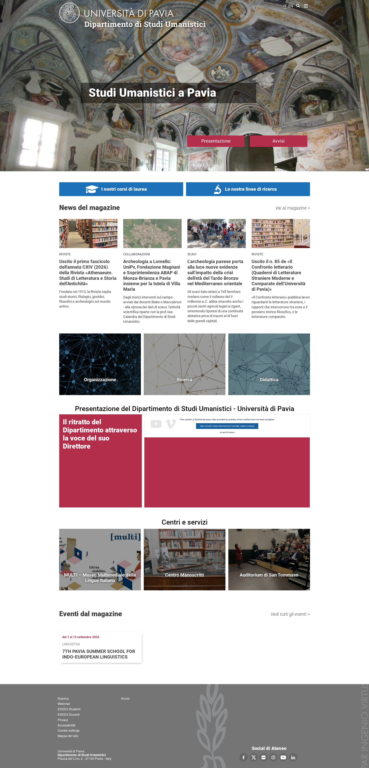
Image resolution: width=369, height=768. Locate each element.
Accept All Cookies (227, 432)
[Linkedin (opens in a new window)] (293, 757)
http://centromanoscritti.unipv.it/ (185, 581)
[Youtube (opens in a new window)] (283, 757)
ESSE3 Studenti (69, 709)
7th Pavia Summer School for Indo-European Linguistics (98, 654)
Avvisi (279, 141)
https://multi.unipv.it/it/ (100, 581)
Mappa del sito (68, 736)
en (290, 6)
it (285, 6)
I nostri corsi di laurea (124, 189)
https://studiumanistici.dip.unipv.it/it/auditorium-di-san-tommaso (269, 581)
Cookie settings (68, 730)
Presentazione (216, 141)
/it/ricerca (185, 386)
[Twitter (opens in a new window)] (253, 757)
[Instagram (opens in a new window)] (273, 757)
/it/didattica (269, 386)
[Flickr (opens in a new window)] (263, 757)
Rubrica (63, 698)
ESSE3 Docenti (69, 714)
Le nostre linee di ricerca (251, 189)
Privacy (63, 720)
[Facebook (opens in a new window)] (243, 757)
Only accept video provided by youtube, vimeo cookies (227, 426)
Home (306, 5)
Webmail (64, 703)
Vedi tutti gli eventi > (290, 614)
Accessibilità (67, 725)
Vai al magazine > (292, 208)
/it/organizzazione (100, 386)
